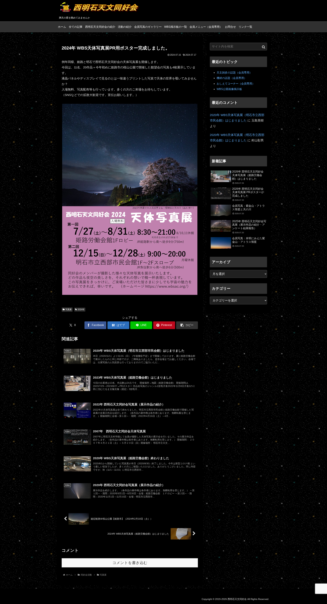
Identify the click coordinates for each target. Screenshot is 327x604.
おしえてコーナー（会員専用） (236, 83)
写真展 (68, 309)
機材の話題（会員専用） (232, 78)
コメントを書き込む (129, 563)
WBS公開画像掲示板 (229, 89)
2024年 (81, 309)
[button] (187, 325)
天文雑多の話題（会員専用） (234, 72)
